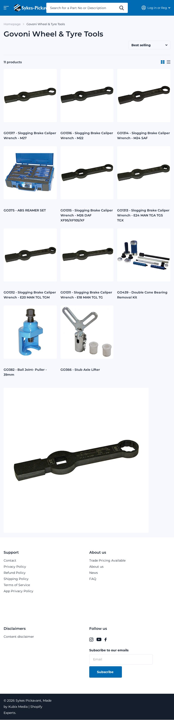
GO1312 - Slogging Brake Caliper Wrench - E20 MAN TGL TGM (30, 294)
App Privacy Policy (18, 591)
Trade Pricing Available (107, 560)
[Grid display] (162, 62)
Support (11, 552)
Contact (10, 560)
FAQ (92, 579)
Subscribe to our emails (108, 650)
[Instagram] (91, 640)
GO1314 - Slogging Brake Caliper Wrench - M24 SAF (143, 135)
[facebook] (105, 640)
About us (97, 552)
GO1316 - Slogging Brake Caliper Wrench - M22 (86, 135)
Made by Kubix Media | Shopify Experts (27, 706)
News (93, 573)
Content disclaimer (19, 637)
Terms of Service (17, 585)
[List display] (168, 62)
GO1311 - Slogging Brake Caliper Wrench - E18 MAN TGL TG (86, 294)
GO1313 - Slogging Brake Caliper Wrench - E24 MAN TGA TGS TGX (143, 215)
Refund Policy (15, 573)
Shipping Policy (16, 579)
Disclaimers (15, 628)
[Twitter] (111, 639)
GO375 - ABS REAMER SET (25, 210)
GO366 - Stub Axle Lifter (80, 370)
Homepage (12, 24)
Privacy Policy (15, 567)
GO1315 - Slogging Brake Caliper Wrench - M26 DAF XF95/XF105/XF (86, 215)
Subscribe (105, 672)
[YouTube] (99, 640)
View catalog (5, 9)
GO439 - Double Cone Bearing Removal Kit (142, 294)
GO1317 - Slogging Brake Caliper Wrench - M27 (30, 135)
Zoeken (121, 8)
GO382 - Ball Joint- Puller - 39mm (25, 372)
